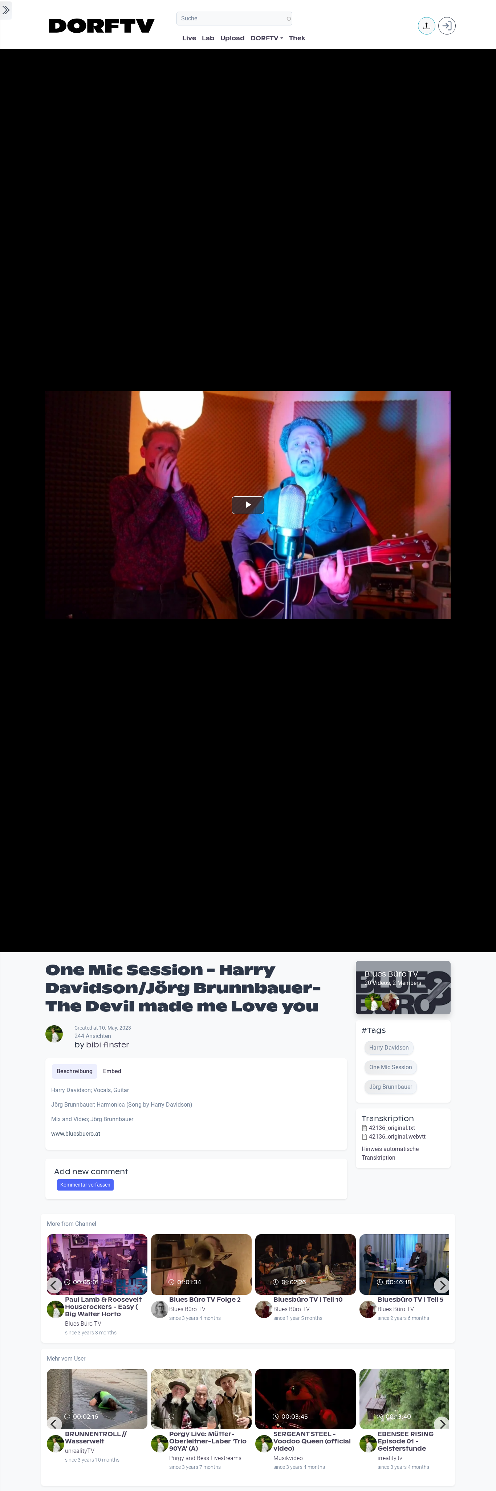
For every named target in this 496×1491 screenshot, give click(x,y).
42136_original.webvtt (397, 1136)
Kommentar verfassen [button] (85, 1185)
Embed (112, 1071)
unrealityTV (79, 1450)
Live (189, 38)
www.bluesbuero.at (75, 1133)
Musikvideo (288, 1458)
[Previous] (54, 1285)
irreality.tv (390, 1458)
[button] (426, 26)
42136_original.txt (392, 1127)
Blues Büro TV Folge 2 (205, 1300)
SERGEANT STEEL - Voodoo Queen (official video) (312, 1441)
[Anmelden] (447, 26)
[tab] (74, 1071)
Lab (208, 38)
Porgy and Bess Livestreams (205, 1458)
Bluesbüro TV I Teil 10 (308, 1300)
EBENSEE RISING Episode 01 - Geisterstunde (406, 1441)
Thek (297, 38)
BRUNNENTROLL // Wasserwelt (96, 1437)
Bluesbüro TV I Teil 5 (410, 1300)
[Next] (442, 1285)
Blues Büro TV (391, 974)
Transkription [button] (388, 1118)
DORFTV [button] (265, 38)
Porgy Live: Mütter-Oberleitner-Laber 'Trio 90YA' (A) (208, 1441)
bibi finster (107, 1045)
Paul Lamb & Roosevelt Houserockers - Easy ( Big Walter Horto (103, 1307)
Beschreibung (75, 1071)
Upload (232, 38)
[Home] (102, 26)
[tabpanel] (196, 1115)
